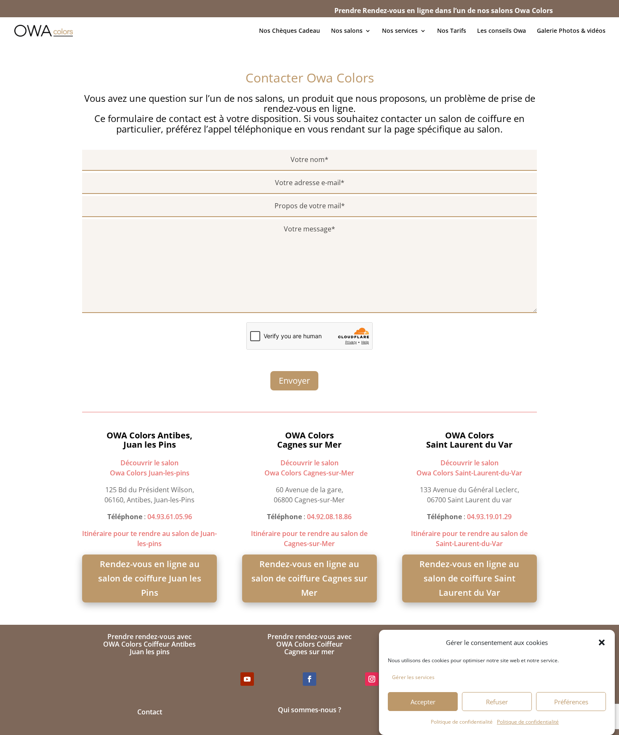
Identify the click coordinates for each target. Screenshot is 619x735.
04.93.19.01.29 (489, 516)
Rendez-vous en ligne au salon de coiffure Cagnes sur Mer (309, 578)
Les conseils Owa (501, 31)
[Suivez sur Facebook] (309, 679)
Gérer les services (413, 677)
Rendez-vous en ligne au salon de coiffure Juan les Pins (149, 578)
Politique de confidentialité (462, 721)
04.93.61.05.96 (169, 516)
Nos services (400, 31)
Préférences (571, 702)
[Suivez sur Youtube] (247, 679)
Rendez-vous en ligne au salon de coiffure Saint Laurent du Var (469, 578)
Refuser (497, 702)
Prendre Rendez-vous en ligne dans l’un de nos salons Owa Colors (443, 10)
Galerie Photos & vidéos (571, 31)
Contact (149, 711)
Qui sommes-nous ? (309, 709)
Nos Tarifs (451, 31)
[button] (602, 642)
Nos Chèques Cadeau (289, 31)
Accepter (423, 702)
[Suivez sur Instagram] (372, 679)
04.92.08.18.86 (329, 516)
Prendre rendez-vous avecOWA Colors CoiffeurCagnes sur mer (309, 644)
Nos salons (347, 31)
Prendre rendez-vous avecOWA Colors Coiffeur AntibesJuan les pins (149, 644)
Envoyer (294, 380)
